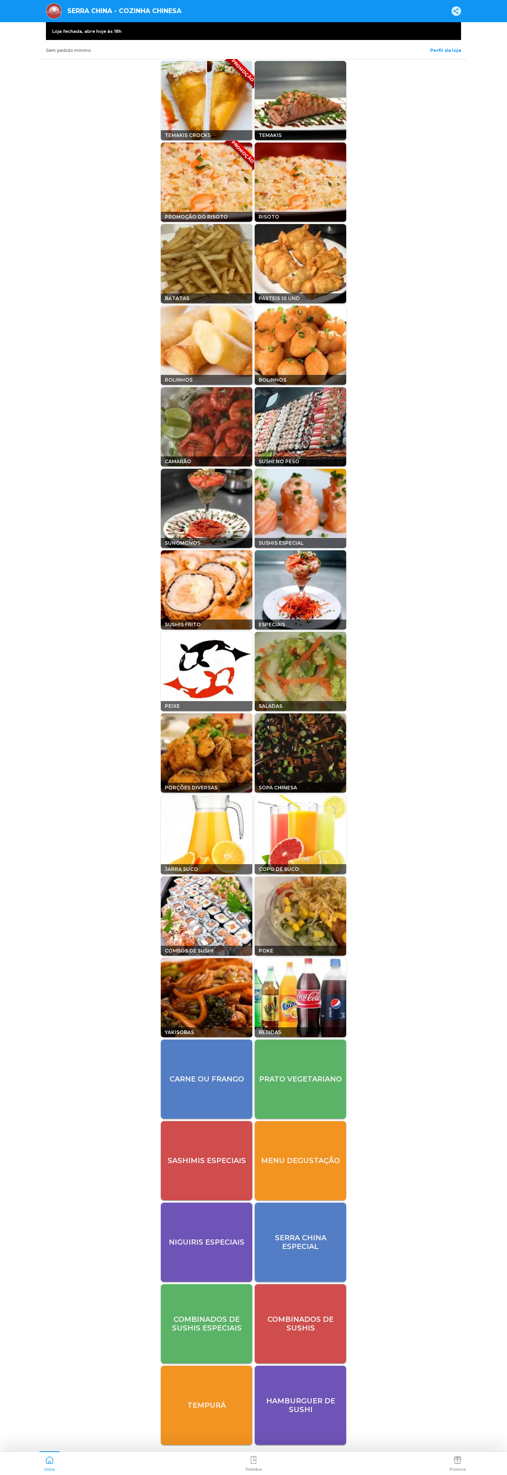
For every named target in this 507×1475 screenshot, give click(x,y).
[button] (49, 1462)
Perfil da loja (445, 50)
